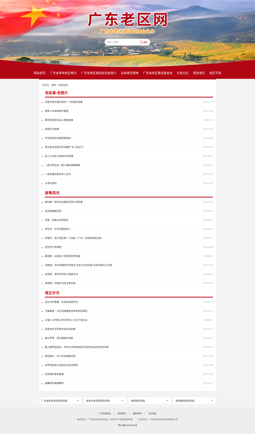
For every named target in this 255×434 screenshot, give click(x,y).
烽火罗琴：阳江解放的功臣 (59, 338)
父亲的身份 (51, 183)
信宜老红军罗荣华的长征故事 (60, 329)
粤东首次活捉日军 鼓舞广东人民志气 (64, 147)
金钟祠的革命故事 (54, 374)
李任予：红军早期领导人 (58, 229)
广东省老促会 (104, 413)
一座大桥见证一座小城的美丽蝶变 (62, 165)
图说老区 (199, 73)
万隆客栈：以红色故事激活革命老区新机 (66, 311)
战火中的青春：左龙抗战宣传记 (61, 302)
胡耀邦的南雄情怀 (54, 383)
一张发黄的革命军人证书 (58, 174)
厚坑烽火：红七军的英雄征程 (60, 356)
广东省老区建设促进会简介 (98, 73)
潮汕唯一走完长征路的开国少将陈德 (64, 202)
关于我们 (152, 413)
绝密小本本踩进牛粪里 (56, 111)
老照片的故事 (52, 129)
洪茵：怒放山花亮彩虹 (56, 220)
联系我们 (122, 413)
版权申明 (137, 413)
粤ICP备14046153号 (127, 425)
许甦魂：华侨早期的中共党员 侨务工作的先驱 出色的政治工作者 (78, 265)
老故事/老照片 (56, 93)
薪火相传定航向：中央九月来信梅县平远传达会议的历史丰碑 (77, 347)
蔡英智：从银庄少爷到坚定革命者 (62, 256)
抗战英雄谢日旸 (53, 211)
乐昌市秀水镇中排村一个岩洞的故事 (64, 102)
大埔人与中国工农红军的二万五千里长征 (66, 320)
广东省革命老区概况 (63, 73)
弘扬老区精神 (130, 73)
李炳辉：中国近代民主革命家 (60, 283)
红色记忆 (183, 73)
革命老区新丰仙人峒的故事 (59, 120)
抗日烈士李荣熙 (53, 247)
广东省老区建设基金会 (158, 73)
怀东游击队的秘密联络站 (58, 138)
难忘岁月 (52, 293)
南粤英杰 (52, 193)
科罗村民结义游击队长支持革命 (61, 365)
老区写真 (215, 73)
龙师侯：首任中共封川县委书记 (61, 274)
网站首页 (40, 73)
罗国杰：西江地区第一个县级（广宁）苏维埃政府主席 (73, 238)
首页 (53, 85)
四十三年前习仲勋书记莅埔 (59, 156)
